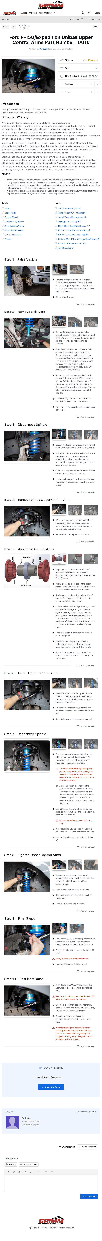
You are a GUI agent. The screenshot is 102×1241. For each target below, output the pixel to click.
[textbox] (51, 1184)
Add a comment (87, 304)
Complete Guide (52, 1087)
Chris (25, 28)
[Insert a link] (25, 1172)
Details (96, 27)
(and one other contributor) (60, 49)
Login (97, 13)
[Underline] (30, 1172)
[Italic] (13, 1172)
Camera (12, 1164)
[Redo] (51, 1172)
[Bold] (8, 1172)
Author (10, 1111)
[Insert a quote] (38, 1172)
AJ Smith (44, 49)
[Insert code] (19, 1172)
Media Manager (30, 1164)
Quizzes (33, 13)
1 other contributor (88, 1112)
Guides (23, 13)
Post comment (89, 1196)
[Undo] (46, 1172)
